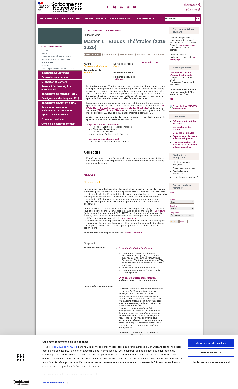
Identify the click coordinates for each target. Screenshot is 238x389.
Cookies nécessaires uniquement (211, 362)
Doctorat (45, 66)
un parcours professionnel (104, 139)
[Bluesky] (115, 8)
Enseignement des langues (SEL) (56, 59)
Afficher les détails (53, 382)
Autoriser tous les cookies (211, 343)
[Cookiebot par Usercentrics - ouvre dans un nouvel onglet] (21, 382)
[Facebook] (108, 8)
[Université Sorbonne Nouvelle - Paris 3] (59, 7)
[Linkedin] (121, 8)
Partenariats (143, 54)
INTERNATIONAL (122, 18)
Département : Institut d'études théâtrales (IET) (182, 73)
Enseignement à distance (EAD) (59, 102)
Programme (126, 54)
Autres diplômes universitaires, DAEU (57, 69)
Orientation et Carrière (54, 81)
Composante (175, 213)
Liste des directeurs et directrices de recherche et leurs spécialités (185, 144)
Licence (44, 50)
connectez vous (187, 45)
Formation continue (52, 119)
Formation (97, 30)
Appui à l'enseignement (54, 114)
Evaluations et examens (54, 77)
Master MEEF (47, 62)
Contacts (159, 54)
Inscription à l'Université (55, 72)
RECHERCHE (70, 18)
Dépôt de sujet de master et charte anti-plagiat (185, 137)
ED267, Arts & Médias (110, 110)
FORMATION (49, 18)
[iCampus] (192, 9)
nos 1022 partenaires (64, 346)
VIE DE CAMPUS (94, 18)
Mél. (172, 99)
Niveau (172, 199)
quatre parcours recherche (104, 124)
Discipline (173, 206)
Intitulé (172, 192)
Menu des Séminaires (183, 133)
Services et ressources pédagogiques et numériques (57, 108)
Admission (110, 54)
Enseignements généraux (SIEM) (56, 56)
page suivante (128, 218)
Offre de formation (51, 46)
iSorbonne (159, 211)
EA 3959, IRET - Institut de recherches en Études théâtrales (125, 106)
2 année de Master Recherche (136, 248)
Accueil (87, 30)
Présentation (93, 54)
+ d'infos (118, 79)
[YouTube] (135, 8)
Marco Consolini (134, 232)
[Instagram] (128, 8)
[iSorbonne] (192, 5)
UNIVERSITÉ (146, 18)
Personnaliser (209, 352)
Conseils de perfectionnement (58, 123)
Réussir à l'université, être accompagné (56, 87)
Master (44, 53)
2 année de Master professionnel (137, 278)
